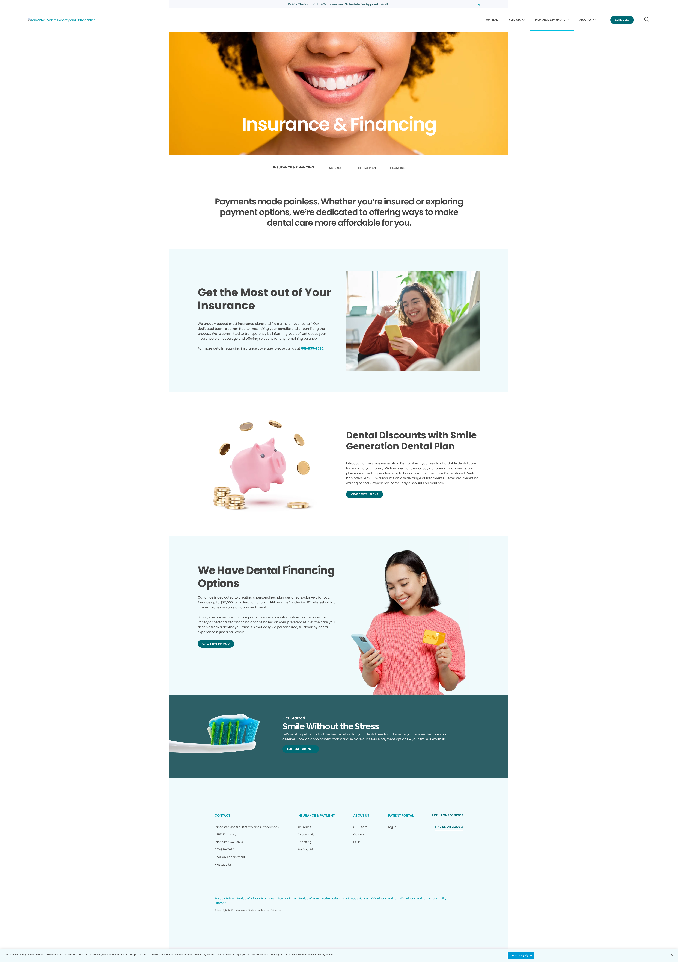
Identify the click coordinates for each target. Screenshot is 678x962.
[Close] (672, 955)
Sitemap (221, 903)
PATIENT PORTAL (401, 815)
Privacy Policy (224, 899)
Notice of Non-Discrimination (319, 899)
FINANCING (397, 168)
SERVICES (515, 20)
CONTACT (222, 815)
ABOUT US (585, 20)
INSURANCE (336, 168)
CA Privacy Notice (355, 899)
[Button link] (647, 20)
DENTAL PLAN (367, 168)
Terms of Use (287, 899)
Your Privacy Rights (520, 955)
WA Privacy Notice (412, 899)
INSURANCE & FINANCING (293, 167)
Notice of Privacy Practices (255, 899)
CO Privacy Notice (383, 899)
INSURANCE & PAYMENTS (550, 20)
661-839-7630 (312, 348)
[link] (293, 168)
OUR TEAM (492, 20)
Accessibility (437, 899)
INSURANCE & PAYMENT (316, 815)
